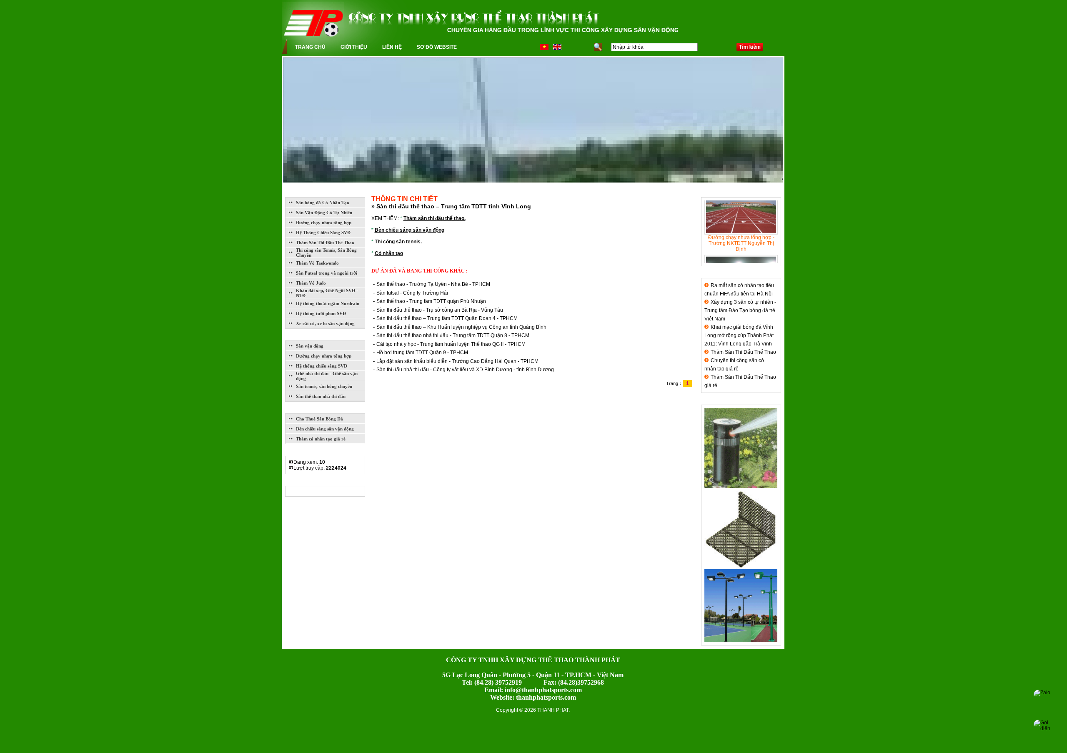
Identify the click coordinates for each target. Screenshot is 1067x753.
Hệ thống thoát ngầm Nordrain (327, 303)
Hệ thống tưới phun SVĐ (321, 313)
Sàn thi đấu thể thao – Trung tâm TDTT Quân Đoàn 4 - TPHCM (447, 318)
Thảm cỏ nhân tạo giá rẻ (321, 438)
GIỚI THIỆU (354, 47)
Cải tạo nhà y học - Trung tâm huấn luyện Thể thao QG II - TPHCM (451, 344)
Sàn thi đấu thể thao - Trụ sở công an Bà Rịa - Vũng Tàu (439, 310)
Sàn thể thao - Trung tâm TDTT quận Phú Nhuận (431, 301)
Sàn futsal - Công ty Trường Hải (412, 293)
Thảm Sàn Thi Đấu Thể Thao (325, 242)
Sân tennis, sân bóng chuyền (324, 386)
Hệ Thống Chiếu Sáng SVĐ (323, 232)
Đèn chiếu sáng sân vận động (325, 428)
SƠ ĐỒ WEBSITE (437, 47)
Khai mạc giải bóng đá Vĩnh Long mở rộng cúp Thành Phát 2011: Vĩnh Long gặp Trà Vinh (739, 335)
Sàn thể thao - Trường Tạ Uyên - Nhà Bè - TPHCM (433, 284)
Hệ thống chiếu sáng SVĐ (321, 365)
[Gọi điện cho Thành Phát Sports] (1045, 731)
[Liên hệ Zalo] (1045, 701)
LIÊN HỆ (392, 47)
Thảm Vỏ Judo (311, 282)
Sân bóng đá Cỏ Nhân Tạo (322, 202)
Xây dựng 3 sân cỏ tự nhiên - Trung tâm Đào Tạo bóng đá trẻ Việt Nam (740, 310)
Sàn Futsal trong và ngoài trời (326, 272)
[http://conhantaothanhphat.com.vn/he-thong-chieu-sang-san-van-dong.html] (740, 640)
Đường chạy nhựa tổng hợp (323, 222)
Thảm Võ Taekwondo (317, 262)
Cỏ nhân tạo (389, 253)
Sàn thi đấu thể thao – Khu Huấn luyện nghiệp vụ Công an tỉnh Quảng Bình (461, 327)
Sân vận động (309, 345)
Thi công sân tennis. (398, 242)
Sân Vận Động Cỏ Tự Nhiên (324, 212)
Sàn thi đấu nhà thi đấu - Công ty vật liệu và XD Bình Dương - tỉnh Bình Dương (465, 370)
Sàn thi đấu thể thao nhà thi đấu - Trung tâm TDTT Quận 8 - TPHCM (452, 335)
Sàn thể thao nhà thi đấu (321, 396)
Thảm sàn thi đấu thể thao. (434, 218)
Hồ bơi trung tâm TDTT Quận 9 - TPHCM (422, 352)
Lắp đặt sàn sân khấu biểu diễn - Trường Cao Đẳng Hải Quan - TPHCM (457, 361)
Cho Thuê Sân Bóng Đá (319, 418)
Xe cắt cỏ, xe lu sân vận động (325, 323)
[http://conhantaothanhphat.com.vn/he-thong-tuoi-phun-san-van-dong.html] (740, 486)
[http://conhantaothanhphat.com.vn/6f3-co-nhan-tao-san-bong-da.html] (740, 567)
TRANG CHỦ (310, 47)
